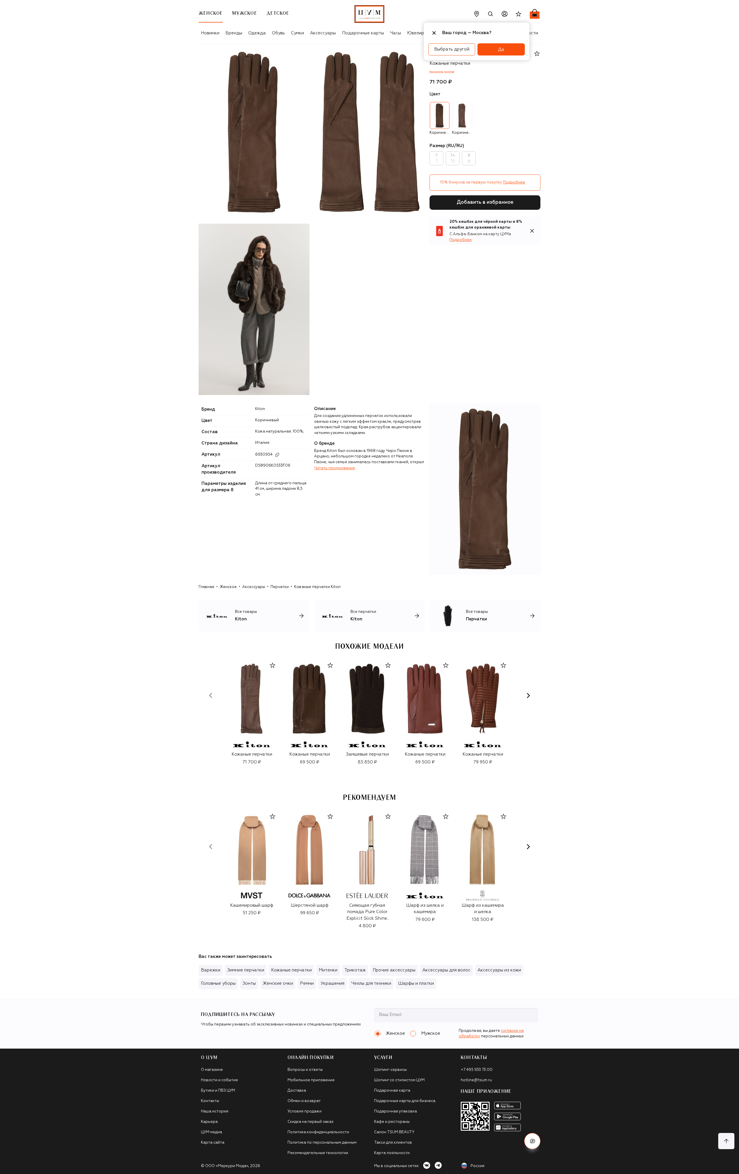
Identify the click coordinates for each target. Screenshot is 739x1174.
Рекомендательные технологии (318, 1153)
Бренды (233, 33)
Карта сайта (212, 1143)
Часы (395, 33)
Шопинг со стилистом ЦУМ (399, 1080)
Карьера (209, 1122)
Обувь (278, 33)
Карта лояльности (392, 1153)
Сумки (297, 33)
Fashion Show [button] (442, 72)
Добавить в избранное (485, 202)
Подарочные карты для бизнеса (404, 1101)
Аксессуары (323, 33)
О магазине (212, 1070)
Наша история (214, 1111)
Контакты (210, 1101)
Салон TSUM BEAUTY (394, 1132)
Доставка (297, 1091)
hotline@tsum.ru (476, 1080)
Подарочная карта (392, 1091)
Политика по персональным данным (322, 1143)
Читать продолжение (334, 468)
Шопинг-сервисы (390, 1070)
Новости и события (219, 1080)
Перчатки (279, 587)
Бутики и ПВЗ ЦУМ (218, 1091)
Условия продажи (305, 1111)
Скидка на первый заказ (310, 1122)
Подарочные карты (363, 33)
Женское (228, 587)
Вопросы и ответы (305, 1070)
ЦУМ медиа (211, 1132)
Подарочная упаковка (395, 1111)
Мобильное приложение (311, 1080)
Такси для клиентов (393, 1143)
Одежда (257, 33)
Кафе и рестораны (392, 1122)
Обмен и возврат (304, 1101)
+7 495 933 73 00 (476, 1070)
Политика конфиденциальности (318, 1132)
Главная (206, 587)
